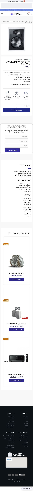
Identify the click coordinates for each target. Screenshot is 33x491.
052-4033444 (8, 10)
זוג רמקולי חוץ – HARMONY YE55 (16, 324)
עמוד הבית (30, 21)
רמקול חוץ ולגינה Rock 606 (16, 273)
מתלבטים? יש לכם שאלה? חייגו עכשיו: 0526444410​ (16, 127)
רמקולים (25, 21)
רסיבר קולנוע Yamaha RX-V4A (16, 374)
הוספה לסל (18, 110)
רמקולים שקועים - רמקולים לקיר (17, 21)
